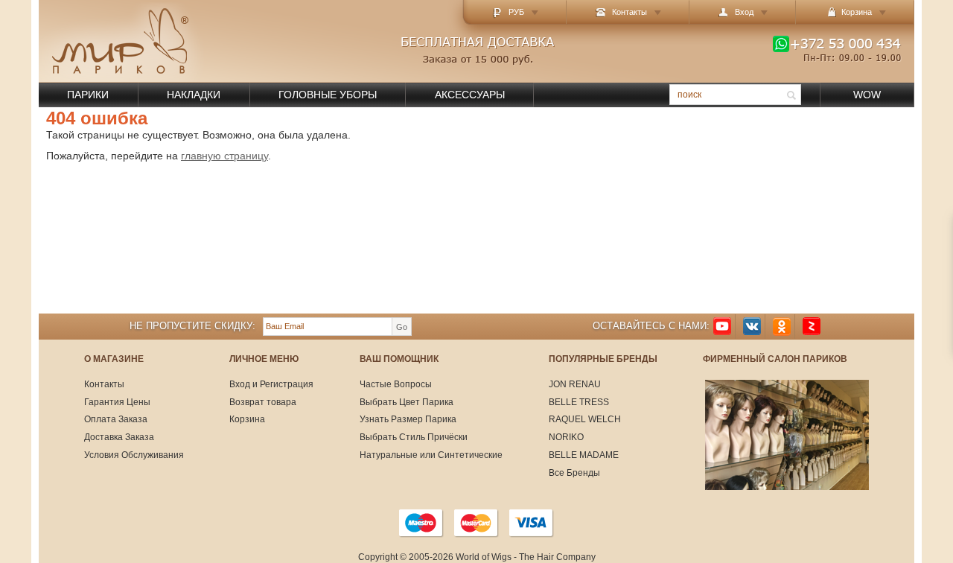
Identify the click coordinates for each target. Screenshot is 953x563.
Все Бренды (574, 473)
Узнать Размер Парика (408, 419)
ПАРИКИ (88, 95)
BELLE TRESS (579, 402)
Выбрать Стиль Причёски (414, 437)
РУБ (516, 11)
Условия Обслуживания (134, 455)
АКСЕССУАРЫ (470, 95)
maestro (421, 523)
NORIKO (566, 437)
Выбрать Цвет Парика (406, 402)
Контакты (629, 11)
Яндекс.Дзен (811, 326)
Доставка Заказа (119, 437)
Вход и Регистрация (271, 384)
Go (401, 326)
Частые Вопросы (396, 384)
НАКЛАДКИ (193, 95)
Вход (744, 11)
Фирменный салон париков (775, 359)
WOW (867, 95)
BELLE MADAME (584, 455)
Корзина (247, 419)
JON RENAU (575, 384)
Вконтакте (752, 326)
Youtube (722, 326)
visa (531, 523)
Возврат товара (262, 402)
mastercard (476, 523)
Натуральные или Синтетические (431, 455)
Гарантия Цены (117, 402)
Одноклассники (782, 326)
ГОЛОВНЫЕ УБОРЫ (327, 95)
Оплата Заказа (115, 419)
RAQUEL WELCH (585, 419)
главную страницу (224, 156)
